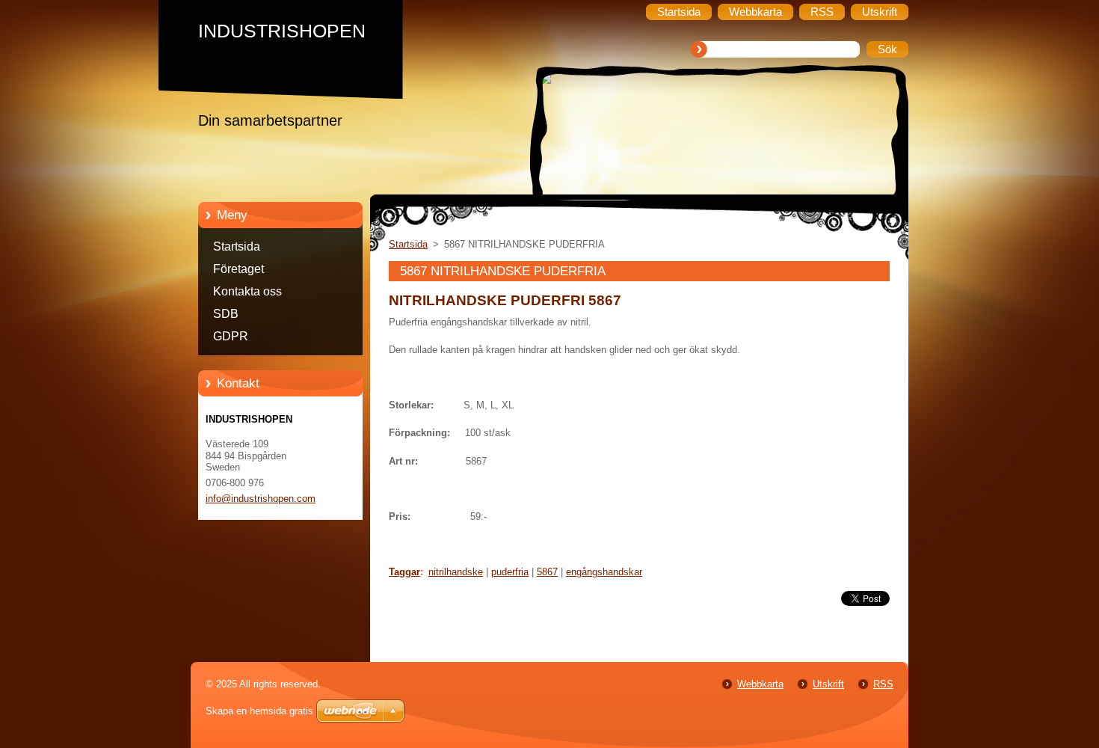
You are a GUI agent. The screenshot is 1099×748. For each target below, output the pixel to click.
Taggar (404, 571)
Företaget (238, 269)
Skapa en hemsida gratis (259, 711)
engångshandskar (604, 571)
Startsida (236, 246)
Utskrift (828, 684)
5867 (547, 571)
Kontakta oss (247, 291)
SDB (225, 313)
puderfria (510, 571)
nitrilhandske (455, 571)
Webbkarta (760, 684)
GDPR (230, 336)
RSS (883, 684)
